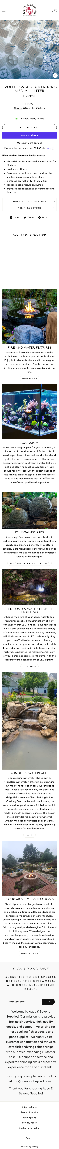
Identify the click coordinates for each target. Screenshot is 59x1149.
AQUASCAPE (29, 378)
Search (29, 1138)
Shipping (18, 107)
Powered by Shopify (29, 1146)
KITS (29, 835)
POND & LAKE (29, 953)
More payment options (29, 142)
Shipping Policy (29, 1107)
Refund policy (29, 1117)
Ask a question (29, 208)
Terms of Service (29, 1112)
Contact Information (29, 1128)
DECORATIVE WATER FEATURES (29, 563)
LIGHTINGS (29, 666)
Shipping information (30, 201)
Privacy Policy (29, 1122)
